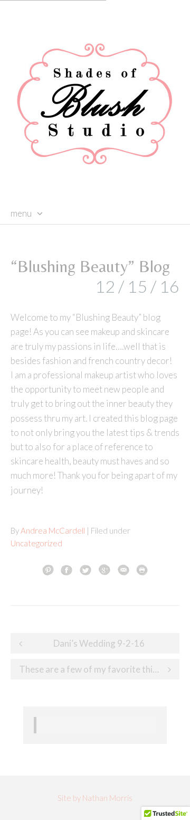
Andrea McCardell (53, 530)
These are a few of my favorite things (93, 669)
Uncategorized (36, 543)
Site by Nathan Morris (95, 798)
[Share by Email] (123, 569)
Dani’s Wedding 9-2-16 (99, 643)
